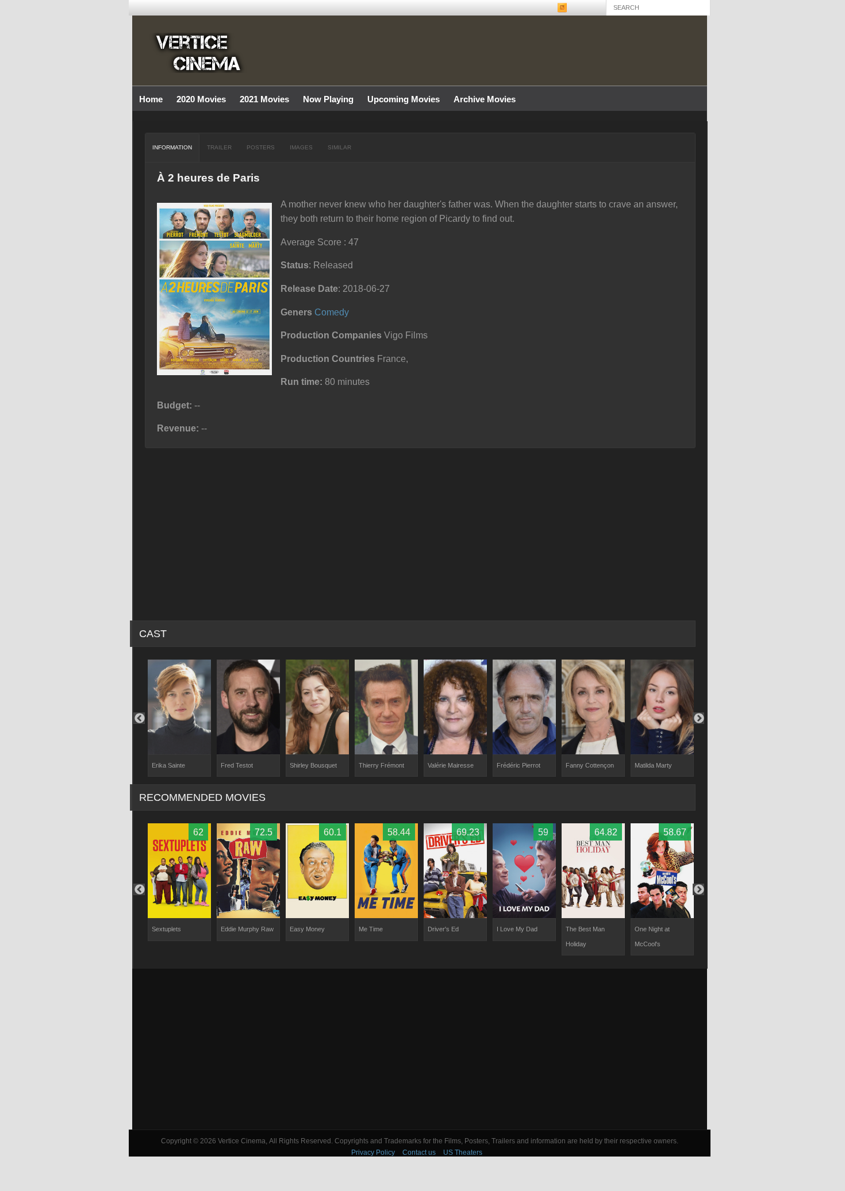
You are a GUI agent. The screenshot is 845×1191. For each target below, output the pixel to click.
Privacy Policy (373, 1152)
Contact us (419, 1152)
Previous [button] (139, 718)
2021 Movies (264, 99)
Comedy (331, 312)
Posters (261, 147)
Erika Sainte (168, 765)
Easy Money (307, 929)
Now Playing (328, 99)
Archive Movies (481, 99)
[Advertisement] (419, 1049)
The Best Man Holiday (585, 936)
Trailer (219, 147)
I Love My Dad (517, 929)
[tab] (172, 147)
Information (172, 147)
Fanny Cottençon (590, 765)
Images (301, 147)
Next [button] (698, 718)
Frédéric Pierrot (518, 765)
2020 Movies (201, 99)
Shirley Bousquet (313, 765)
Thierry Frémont (381, 765)
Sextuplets (166, 929)
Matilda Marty (653, 765)
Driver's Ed (443, 929)
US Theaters (462, 1152)
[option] (179, 718)
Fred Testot (237, 765)
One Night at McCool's (652, 936)
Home (151, 99)
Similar (339, 147)
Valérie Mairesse (451, 765)
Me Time (371, 929)
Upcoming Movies (403, 99)
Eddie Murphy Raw (247, 929)
